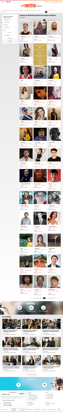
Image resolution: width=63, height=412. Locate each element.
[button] (61, 1)
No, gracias (5, 409)
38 (40, 20)
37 (38, 20)
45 (54, 20)
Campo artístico (7, 19)
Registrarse (54, 1)
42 (48, 20)
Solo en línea (7, 35)
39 (42, 20)
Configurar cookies (13, 409)
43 (50, 20)
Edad (5, 30)
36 (35, 20)
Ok (46, 11)
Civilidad (5, 24)
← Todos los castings (31, 374)
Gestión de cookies (52, 409)
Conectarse (47, 1)
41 (46, 20)
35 (33, 20)
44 (52, 20)
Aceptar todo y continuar (22, 409)
